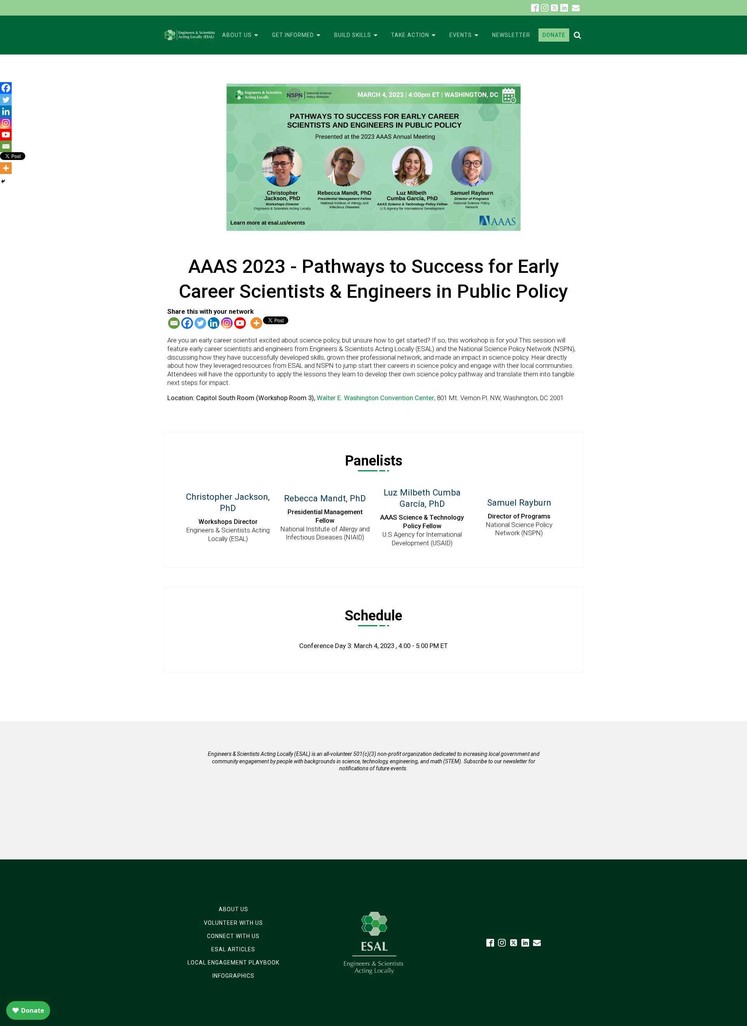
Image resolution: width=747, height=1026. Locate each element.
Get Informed (293, 35)
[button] (576, 8)
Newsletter (511, 35)
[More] (256, 323)
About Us (237, 35)
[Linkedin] (213, 323)
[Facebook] (187, 323)
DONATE (553, 35)
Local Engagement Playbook (233, 962)
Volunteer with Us (233, 923)
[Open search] (577, 35)
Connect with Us (233, 936)
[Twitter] (200, 323)
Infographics (233, 976)
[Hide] (3, 181)
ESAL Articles (233, 949)
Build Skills (352, 35)
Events (460, 35)
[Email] (174, 323)
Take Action (410, 35)
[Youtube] (240, 323)
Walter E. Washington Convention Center (375, 398)
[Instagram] (227, 323)
